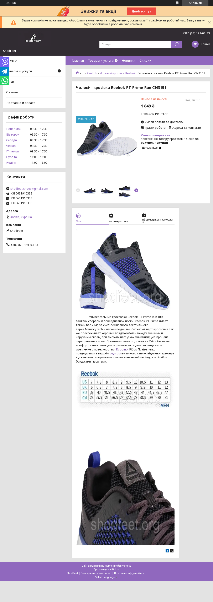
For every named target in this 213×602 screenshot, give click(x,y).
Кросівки (122, 349)
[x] (171, 551)
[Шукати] (176, 44)
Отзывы (12, 92)
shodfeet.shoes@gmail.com (29, 189)
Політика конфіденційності (130, 573)
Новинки (128, 60)
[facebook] (167, 551)
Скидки (145, 60)
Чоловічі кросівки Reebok (117, 73)
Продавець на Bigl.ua (107, 569)
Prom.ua (126, 565)
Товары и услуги (101, 60)
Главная (78, 60)
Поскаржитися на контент (96, 573)
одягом (115, 353)
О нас (10, 82)
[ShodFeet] (34, 38)
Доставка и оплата (20, 103)
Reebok (92, 73)
